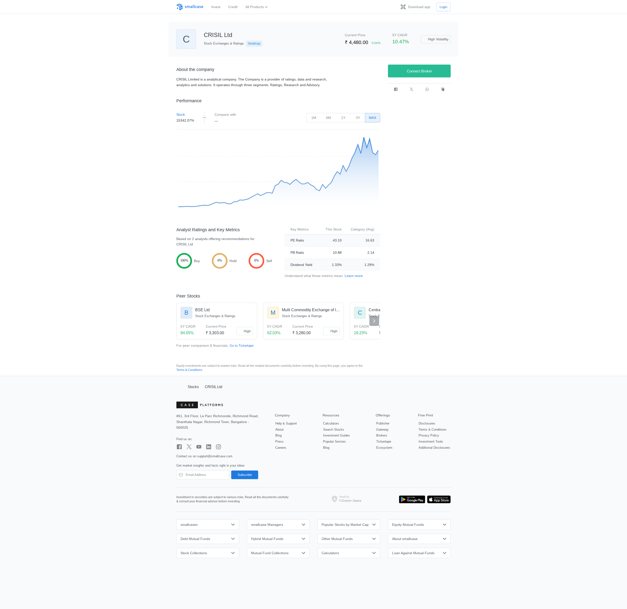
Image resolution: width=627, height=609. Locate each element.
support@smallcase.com (214, 456)
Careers (280, 447)
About (279, 429)
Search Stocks (333, 429)
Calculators (331, 423)
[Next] (374, 321)
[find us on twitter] (189, 447)
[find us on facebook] (179, 447)
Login (443, 7)
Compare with (225, 114)
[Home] (180, 387)
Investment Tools (431, 441)
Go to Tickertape (241, 345)
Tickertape (383, 441)
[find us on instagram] (218, 447)
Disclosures (427, 423)
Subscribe (245, 475)
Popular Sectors (334, 441)
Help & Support (286, 423)
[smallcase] (189, 6)
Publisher (382, 423)
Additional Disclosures (434, 447)
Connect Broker (419, 71)
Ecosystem (384, 447)
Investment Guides (336, 435)
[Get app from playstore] (412, 499)
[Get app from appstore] (438, 499)
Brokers (381, 435)
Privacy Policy (429, 435)
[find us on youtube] (199, 447)
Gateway (382, 429)
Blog (278, 435)
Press (279, 441)
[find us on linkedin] (209, 447)
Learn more (354, 276)
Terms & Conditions (189, 370)
